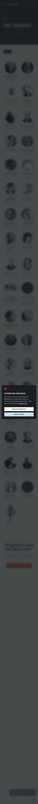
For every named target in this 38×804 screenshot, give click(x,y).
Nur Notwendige (19, 409)
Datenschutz (23, 403)
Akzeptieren (19, 414)
